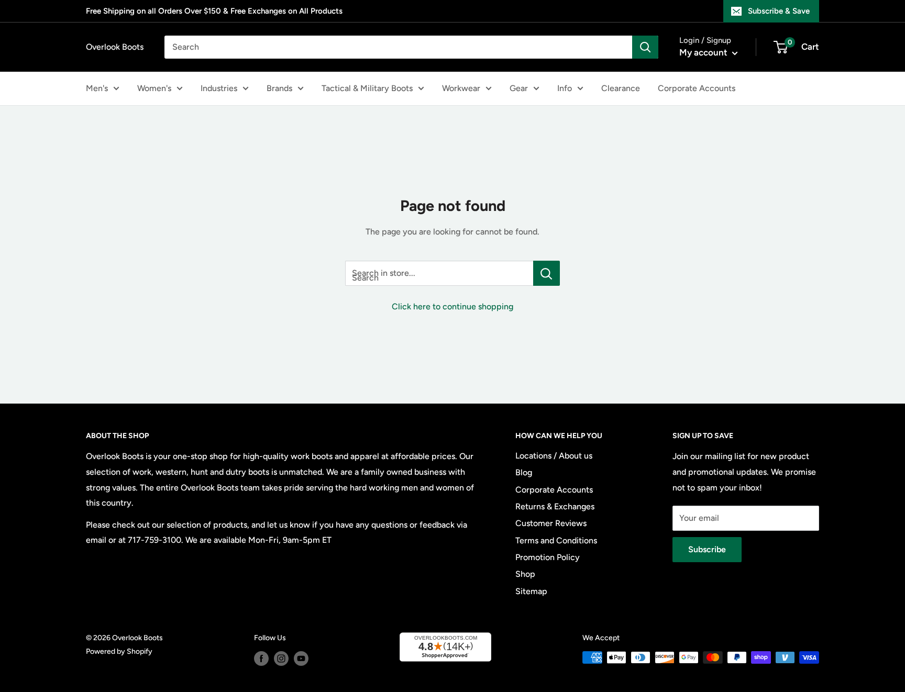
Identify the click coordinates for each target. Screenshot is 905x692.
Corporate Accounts (696, 88)
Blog (523, 472)
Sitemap (531, 591)
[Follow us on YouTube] (301, 658)
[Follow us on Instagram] (281, 658)
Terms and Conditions (556, 540)
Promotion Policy (547, 557)
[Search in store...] (546, 273)
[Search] (645, 47)
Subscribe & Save (779, 11)
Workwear (461, 88)
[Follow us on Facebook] (261, 658)
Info (564, 88)
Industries (219, 88)
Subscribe (707, 549)
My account (704, 52)
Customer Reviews (551, 523)
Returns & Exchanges (554, 506)
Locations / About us (553, 456)
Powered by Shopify (119, 651)
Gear (519, 88)
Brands (279, 88)
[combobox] (398, 47)
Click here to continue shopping (452, 306)
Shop (525, 574)
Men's (97, 88)
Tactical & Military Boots (367, 88)
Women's (154, 88)
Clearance (620, 88)
